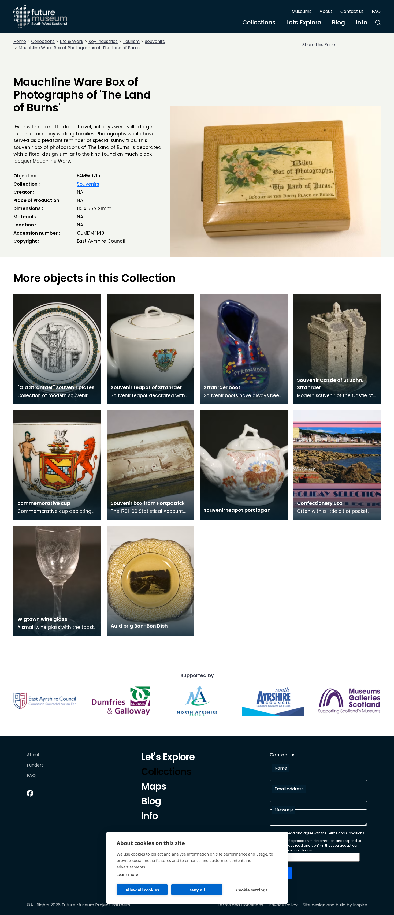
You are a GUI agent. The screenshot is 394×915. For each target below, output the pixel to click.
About (325, 11)
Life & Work (71, 41)
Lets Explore (303, 22)
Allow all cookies (142, 889)
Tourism (131, 41)
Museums (301, 11)
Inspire (360, 905)
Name (280, 768)
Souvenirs (155, 41)
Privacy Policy (283, 905)
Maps (153, 787)
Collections (259, 22)
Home (19, 41)
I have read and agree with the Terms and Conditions (320, 833)
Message (283, 810)
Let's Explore (168, 757)
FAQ (376, 11)
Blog (338, 22)
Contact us (352, 11)
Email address (289, 789)
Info (361, 22)
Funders (35, 765)
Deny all (196, 889)
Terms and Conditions (240, 905)
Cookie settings (251, 889)
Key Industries (103, 41)
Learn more (127, 874)
